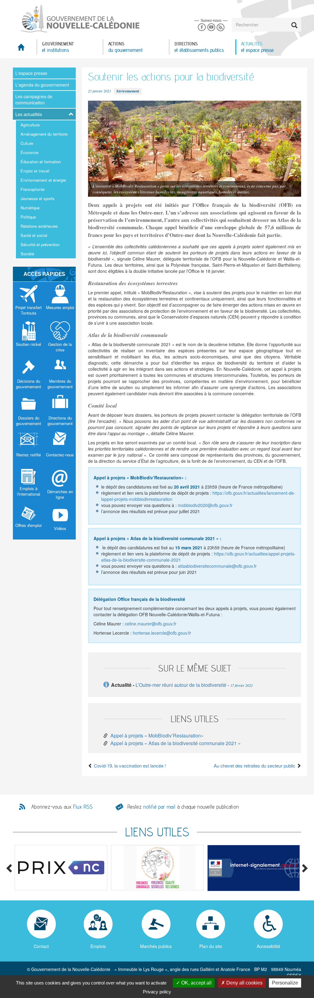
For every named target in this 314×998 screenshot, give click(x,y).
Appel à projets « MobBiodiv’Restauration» (157, 735)
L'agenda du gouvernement (42, 85)
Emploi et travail (35, 171)
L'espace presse (31, 73)
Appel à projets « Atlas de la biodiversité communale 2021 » (175, 743)
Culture (27, 143)
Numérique (30, 208)
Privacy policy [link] (157, 991)
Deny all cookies (243, 982)
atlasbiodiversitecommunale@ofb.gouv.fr (217, 566)
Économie (29, 152)
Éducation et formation (41, 161)
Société (27, 254)
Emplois (98, 946)
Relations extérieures (39, 226)
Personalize (285, 982)
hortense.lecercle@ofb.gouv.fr (162, 633)
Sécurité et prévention (40, 244)
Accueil (24, 49)
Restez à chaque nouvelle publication (183, 806)
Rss (220, 27)
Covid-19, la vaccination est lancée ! (129, 765)
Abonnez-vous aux (62, 807)
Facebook (201, 27)
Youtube (211, 27)
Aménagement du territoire (44, 134)
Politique (28, 217)
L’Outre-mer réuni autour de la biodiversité (181, 684)
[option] (61, 867)
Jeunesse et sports (38, 198)
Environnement (128, 91)
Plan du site (210, 946)
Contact (41, 946)
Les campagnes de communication (33, 99)
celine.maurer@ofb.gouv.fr (150, 624)
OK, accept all (196, 982)
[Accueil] (79, 18)
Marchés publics (156, 946)
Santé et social (34, 235)
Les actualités (28, 114)
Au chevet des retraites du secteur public (255, 765)
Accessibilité (268, 946)
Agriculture (30, 125)
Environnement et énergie (43, 180)
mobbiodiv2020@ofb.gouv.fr (205, 505)
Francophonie (32, 189)
